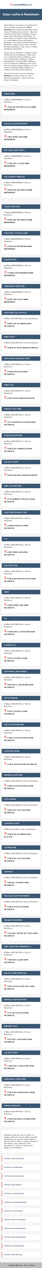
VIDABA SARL (10, 848)
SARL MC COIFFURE (13, 486)
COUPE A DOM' (10, 260)
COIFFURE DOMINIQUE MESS (17, 358)
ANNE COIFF (9, 337)
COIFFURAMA (10, 799)
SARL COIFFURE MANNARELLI (17, 947)
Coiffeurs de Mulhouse (14, 1158)
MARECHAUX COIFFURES (15, 1079)
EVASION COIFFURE (13, 435)
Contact (31, 1265)
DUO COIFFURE (11, 565)
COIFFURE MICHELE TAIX (15, 512)
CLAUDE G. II (10, 645)
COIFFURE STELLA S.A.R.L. (16, 313)
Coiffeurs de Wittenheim (15, 1228)
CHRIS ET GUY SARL (13, 409)
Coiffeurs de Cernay (13, 1254)
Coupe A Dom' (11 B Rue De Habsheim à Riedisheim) (20, 48)
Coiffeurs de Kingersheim (15, 1202)
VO (5, 618)
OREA (6, 592)
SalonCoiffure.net (9, 25)
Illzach (6, 80)
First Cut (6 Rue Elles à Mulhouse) (15, 63)
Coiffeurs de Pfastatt (13, 1211)
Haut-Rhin (28, 30)
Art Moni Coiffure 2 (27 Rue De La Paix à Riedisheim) (20, 37)
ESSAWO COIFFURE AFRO (15, 1000)
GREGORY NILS (10, 1026)
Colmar (23, 78)
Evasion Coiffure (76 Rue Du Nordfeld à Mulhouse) (20, 66)
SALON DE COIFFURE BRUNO (16, 896)
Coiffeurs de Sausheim (14, 1176)
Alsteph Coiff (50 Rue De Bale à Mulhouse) (18, 70)
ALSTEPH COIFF (11, 462)
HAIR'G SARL (9, 94)
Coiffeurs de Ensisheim (14, 1246)
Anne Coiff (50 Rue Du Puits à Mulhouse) (19, 58)
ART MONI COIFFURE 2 (14, 150)
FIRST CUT (9, 385)
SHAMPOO (8, 872)
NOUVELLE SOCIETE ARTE (16, 124)
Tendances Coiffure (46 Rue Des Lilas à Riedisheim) (20, 54)
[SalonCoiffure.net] (21, 4)
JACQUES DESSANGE (13, 920)
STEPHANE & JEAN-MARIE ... (16, 671)
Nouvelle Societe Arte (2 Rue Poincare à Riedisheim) (20, 35)
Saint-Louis (30, 78)
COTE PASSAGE (11, 698)
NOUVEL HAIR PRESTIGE (15, 973)
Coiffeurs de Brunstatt (14, 1193)
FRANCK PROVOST (12, 1106)
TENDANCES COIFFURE (14, 286)
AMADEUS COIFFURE (13, 775)
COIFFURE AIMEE (12, 751)
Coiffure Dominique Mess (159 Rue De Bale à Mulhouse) (19, 60)
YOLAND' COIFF (11, 1053)
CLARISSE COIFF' (12, 823)
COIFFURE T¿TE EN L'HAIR (16, 233)
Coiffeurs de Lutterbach (15, 1220)
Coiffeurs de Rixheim (13, 1167)
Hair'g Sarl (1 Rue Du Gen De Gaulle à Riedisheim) (20, 33)
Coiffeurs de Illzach (13, 1185)
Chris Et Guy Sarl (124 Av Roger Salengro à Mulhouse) (20, 64)
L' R (5, 539)
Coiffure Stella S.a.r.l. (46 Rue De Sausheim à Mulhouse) (19, 56)
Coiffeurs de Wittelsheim (15, 1237)
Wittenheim (14, 80)
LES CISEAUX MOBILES (14, 177)
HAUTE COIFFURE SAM (14, 725)
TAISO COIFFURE (12, 207)
